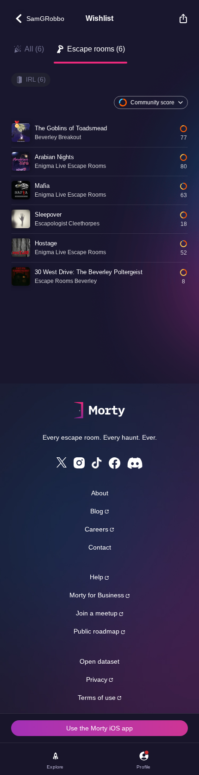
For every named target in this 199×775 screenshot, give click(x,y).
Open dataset (99, 661)
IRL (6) (36, 79)
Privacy (96, 679)
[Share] (178, 18)
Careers (96, 529)
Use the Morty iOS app (99, 728)
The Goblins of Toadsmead (71, 128)
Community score (152, 102)
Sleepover (48, 214)
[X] (61, 462)
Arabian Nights (54, 157)
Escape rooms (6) (96, 49)
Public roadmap (96, 631)
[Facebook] (114, 463)
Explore (55, 766)
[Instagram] (79, 462)
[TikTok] (97, 463)
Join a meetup (97, 613)
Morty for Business (96, 595)
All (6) (34, 49)
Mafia (42, 185)
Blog (96, 511)
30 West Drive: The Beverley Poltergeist (89, 272)
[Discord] (135, 463)
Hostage (46, 243)
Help (96, 577)
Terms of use (97, 697)
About (99, 493)
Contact (99, 547)
